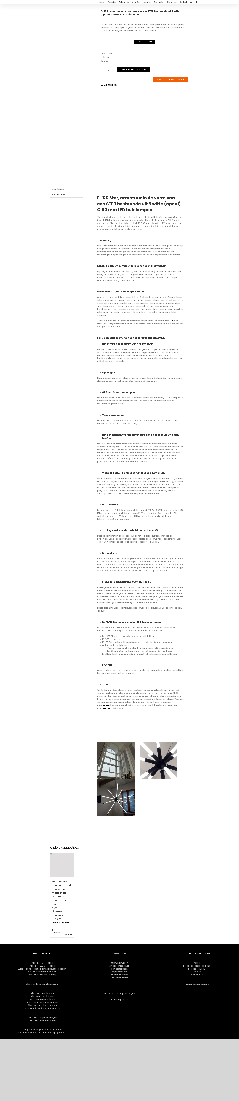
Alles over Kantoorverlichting (42, 971)
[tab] (58, 189)
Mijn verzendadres (119, 977)
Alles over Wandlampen (42, 996)
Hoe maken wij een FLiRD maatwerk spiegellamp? (42, 1032)
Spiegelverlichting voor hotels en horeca (42, 1029)
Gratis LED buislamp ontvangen (119, 993)
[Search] (196, 2)
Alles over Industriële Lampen (42, 1005)
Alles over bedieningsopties (42, 1020)
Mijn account (119, 953)
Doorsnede (106, 53)
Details (69, 934)
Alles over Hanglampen (42, 993)
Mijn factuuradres (119, 974)
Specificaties (58, 194)
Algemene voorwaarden (197, 984)
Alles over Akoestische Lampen (42, 1002)
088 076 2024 (196, 974)
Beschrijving (58, 189)
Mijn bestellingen (119, 968)
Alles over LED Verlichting (42, 965)
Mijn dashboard (119, 971)
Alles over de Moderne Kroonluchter (42, 1008)
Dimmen (105, 61)
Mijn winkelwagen (119, 962)
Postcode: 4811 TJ (196, 968)
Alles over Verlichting (42, 962)
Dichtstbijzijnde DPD (119, 999)
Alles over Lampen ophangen (42, 1017)
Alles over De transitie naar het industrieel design (42, 968)
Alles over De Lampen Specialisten (42, 984)
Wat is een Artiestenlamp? (42, 999)
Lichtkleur (105, 57)
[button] (144, 42)
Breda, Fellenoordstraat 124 (196, 965)
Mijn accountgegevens (119, 965)
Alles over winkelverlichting (42, 974)
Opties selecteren (57, 931)
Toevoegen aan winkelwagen (133, 69)
